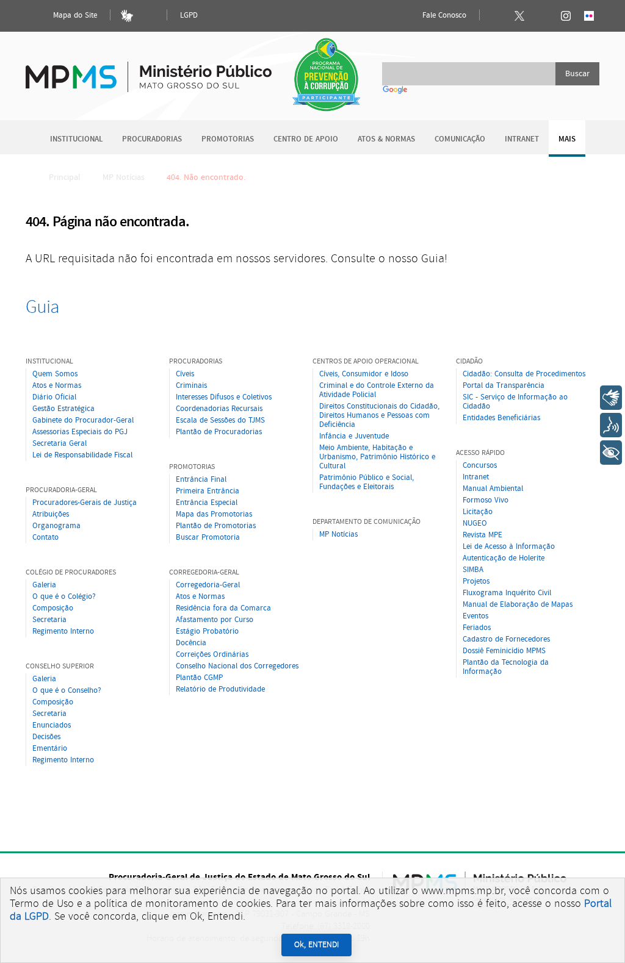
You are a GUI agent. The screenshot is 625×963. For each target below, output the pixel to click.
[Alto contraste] (150, 16)
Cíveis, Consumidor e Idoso (363, 374)
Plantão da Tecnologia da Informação (506, 667)
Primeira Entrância (207, 491)
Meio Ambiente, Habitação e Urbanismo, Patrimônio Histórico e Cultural (377, 457)
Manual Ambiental (493, 488)
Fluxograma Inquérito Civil (507, 593)
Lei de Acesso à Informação (509, 546)
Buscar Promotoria (208, 537)
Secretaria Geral (59, 443)
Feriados (477, 627)
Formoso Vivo (485, 500)
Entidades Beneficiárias (501, 418)
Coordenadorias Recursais (219, 408)
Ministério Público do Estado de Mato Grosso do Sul (149, 70)
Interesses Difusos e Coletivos (224, 397)
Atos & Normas (386, 139)
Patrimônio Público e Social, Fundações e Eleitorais (366, 482)
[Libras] (127, 16)
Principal (65, 177)
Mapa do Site (74, 15)
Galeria (44, 585)
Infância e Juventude (354, 436)
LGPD (189, 15)
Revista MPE (482, 535)
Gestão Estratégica (63, 408)
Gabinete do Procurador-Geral (83, 420)
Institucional (76, 139)
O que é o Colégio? (64, 596)
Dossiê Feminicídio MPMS (504, 651)
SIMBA (473, 570)
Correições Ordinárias (212, 654)
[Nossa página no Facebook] (496, 16)
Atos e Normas (56, 385)
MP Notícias (124, 177)
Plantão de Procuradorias (219, 432)
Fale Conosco (443, 15)
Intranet (522, 139)
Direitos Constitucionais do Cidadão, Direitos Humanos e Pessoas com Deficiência (379, 415)
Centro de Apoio (305, 139)
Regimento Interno (63, 631)
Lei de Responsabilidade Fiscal (82, 455)
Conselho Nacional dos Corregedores (237, 666)
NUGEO (475, 523)
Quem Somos (55, 374)
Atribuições (50, 514)
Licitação (478, 512)
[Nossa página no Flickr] (589, 16)
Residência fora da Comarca (223, 608)
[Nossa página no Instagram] (566, 16)
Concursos (480, 465)
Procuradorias (152, 139)
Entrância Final (201, 479)
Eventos (475, 616)
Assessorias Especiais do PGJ (80, 432)
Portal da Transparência (503, 385)
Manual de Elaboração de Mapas (518, 604)
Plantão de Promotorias (216, 526)
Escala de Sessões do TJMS (220, 420)
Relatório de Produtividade (220, 689)
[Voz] (611, 425)
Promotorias (227, 139)
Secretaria (49, 620)
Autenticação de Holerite (503, 558)
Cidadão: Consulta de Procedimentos (524, 374)
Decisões (46, 737)
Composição (52, 608)
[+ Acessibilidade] (611, 452)
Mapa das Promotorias (214, 514)
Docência (191, 643)
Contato (45, 537)
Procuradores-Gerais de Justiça (84, 502)
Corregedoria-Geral (208, 585)
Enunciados (51, 725)
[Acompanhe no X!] (519, 16)
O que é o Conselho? (66, 690)
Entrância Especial (206, 502)
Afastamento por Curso (214, 620)
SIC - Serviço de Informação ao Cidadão (515, 402)
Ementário (49, 748)
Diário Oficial (54, 397)
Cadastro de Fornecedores (506, 639)
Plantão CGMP (199, 677)
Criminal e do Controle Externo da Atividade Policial (376, 390)
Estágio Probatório (207, 631)
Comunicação (460, 139)
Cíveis (185, 374)
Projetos (476, 581)
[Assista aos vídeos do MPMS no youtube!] (542, 16)
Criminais (191, 385)
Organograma (56, 526)
